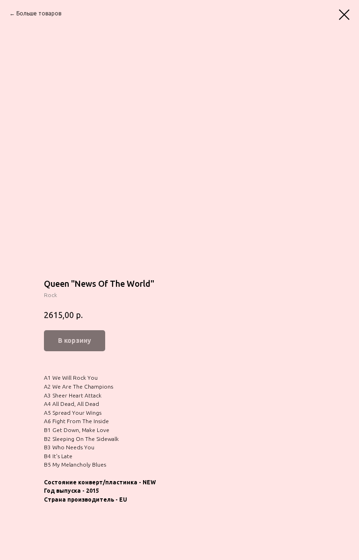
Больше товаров (38, 13)
